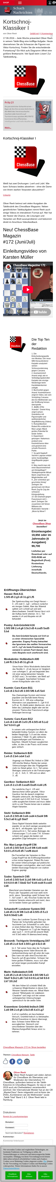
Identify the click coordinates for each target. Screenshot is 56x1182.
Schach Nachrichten (23, 10)
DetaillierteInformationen (12, 1175)
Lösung (6, 195)
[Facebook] (12, 1061)
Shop (6, 3)
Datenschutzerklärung (11, 1168)
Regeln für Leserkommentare (15, 1116)
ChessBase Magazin (20, 1055)
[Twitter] (19, 1061)
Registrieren (29, 1133)
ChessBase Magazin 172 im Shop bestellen (24, 1047)
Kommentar (8, 1137)
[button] (19, 2)
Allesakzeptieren (45, 1175)
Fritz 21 (9, 102)
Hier (45, 1161)
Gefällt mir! (34, 33)
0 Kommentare (46, 33)
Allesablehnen (29, 1175)
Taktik (32, 1055)
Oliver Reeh (20, 1072)
